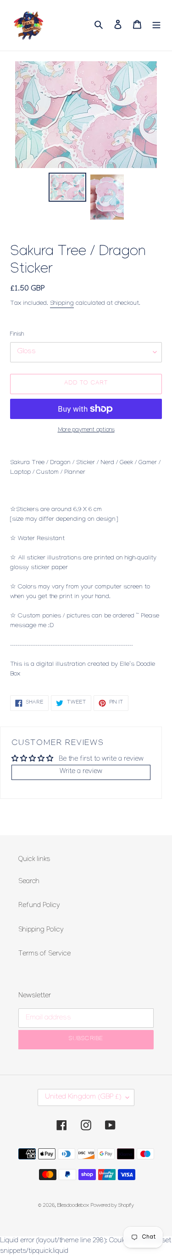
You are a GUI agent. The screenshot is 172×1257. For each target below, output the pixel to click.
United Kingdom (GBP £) (83, 1097)
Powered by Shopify (112, 1206)
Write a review (81, 772)
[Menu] (156, 25)
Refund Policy (39, 906)
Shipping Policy (41, 930)
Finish (17, 335)
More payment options (86, 430)
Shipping (62, 303)
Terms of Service (44, 954)
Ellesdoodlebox (73, 1206)
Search (28, 882)
